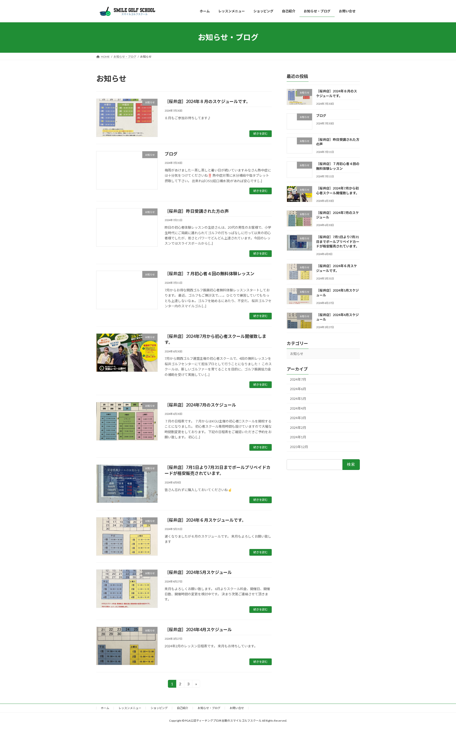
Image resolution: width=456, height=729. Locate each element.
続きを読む (260, 133)
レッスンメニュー (130, 708)
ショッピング (159, 708)
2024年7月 (298, 379)
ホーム (105, 708)
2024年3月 (298, 418)
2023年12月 (299, 447)
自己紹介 (182, 708)
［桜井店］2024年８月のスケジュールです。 (207, 101)
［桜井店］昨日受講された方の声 (197, 211)
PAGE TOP (441, 702)
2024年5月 (298, 399)
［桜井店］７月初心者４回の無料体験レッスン (209, 273)
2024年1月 (298, 437)
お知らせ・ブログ (209, 708)
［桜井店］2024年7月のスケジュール (200, 404)
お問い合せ (237, 708)
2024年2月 (298, 427)
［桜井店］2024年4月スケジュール (198, 629)
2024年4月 (298, 408)
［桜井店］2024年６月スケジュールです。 (205, 520)
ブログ (171, 153)
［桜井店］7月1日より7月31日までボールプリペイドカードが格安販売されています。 (337, 241)
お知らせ (296, 354)
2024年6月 (298, 389)
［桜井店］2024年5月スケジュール (198, 572)
